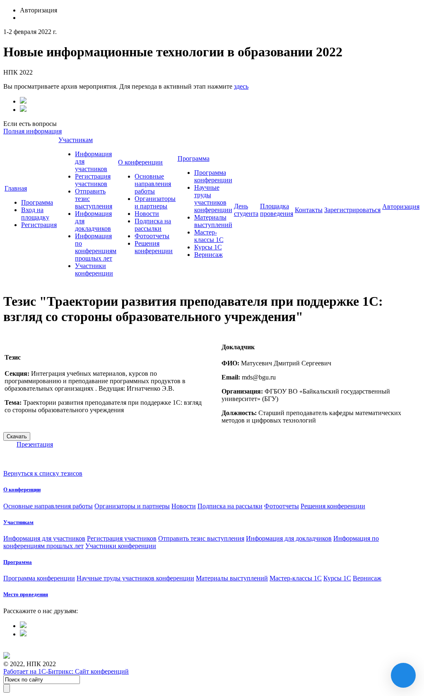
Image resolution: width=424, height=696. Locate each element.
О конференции (140, 162)
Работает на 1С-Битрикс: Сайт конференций (66, 671)
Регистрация (39, 224)
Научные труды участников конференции (213, 198)
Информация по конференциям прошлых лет (95, 247)
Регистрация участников (93, 180)
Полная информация (32, 131)
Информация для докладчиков (289, 538)
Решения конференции (154, 247)
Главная (16, 188)
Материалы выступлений (213, 221)
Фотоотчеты (152, 235)
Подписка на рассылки (153, 225)
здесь (241, 86)
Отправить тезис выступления (201, 538)
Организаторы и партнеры (155, 202)
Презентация (35, 444)
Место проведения (25, 594)
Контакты (309, 209)
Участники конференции (94, 269)
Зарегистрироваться (352, 209)
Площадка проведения (276, 210)
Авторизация (400, 206)
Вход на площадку (35, 213)
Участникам (75, 139)
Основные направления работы (153, 184)
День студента (246, 210)
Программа (37, 202)
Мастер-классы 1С (209, 236)
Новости (147, 213)
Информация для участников (44, 538)
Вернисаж (208, 254)
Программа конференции (213, 176)
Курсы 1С (208, 247)
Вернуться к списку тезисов (42, 473)
